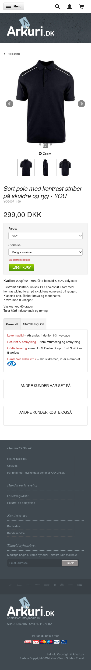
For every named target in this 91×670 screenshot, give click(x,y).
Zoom (47, 153)
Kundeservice (16, 533)
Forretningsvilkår (17, 496)
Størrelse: (14, 245)
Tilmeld (69, 563)
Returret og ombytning (21, 503)
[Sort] (46, 101)
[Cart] (82, 6)
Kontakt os (14, 526)
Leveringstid (15, 335)
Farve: (12, 228)
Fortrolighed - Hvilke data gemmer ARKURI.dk (36, 472)
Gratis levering (17, 348)
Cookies (12, 465)
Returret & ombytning (21, 342)
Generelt (12, 324)
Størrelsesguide (33, 324)
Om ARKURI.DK (17, 459)
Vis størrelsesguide (19, 259)
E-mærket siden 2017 (21, 359)
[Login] (69, 6)
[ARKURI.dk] (30, 25)
